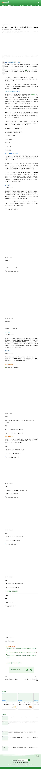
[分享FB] (3, 62)
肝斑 (10, 62)
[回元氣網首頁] (6, 2)
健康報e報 (15, 760)
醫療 (10, 5)
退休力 (23, 5)
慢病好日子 (36, 5)
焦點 (3, 5)
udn (2, 24)
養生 (6, 5)
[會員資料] (36, 2)
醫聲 (31, 5)
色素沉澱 (33, 94)
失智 (28, 5)
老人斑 (20, 662)
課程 (20, 5)
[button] (38, 5)
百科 (13, 5)
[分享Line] (3, 66)
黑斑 (26, 70)
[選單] (38, 2)
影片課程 (4, 700)
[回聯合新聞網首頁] (3, 3)
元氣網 (5, 24)
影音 (17, 5)
